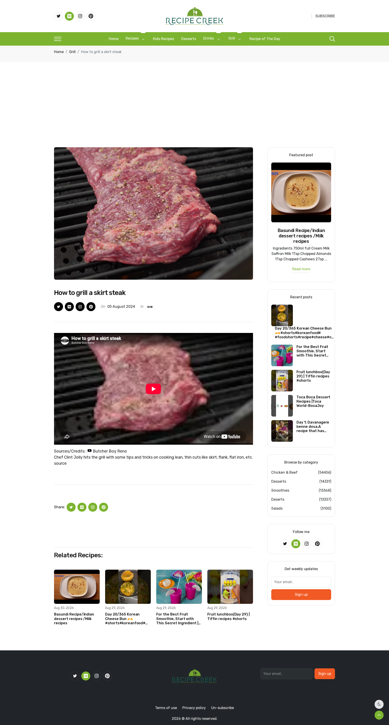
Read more (301, 269)
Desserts (188, 39)
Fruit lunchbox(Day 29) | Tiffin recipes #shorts (228, 616)
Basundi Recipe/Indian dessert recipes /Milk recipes (74, 618)
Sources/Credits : (90, 451)
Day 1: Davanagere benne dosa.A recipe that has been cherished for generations (313, 426)
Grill (231, 38)
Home (113, 39)
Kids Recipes (163, 39)
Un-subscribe (222, 708)
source (60, 463)
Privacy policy (194, 708)
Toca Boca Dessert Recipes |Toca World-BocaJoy (313, 401)
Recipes (132, 38)
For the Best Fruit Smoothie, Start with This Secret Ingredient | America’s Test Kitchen (177, 618)
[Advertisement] (194, 113)
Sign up (301, 594)
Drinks (208, 38)
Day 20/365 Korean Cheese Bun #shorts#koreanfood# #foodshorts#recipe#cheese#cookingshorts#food (128, 618)
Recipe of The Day (264, 39)
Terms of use (166, 708)
